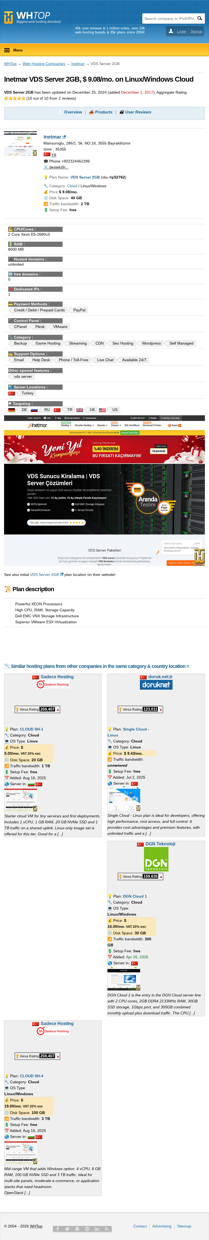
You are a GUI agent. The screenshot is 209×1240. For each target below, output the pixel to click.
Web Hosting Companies (44, 64)
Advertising (161, 1226)
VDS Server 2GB (44, 574)
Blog (77, 1229)
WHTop (10, 64)
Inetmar (78, 64)
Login (181, 31)
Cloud (72, 186)
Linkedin (97, 1229)
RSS (106, 1229)
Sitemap (184, 1226)
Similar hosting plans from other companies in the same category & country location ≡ (100, 666)
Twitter (67, 1229)
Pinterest (87, 1229)
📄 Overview (70, 112)
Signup (196, 31)
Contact (140, 1226)
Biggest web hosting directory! (39, 22)
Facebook (58, 1229)
